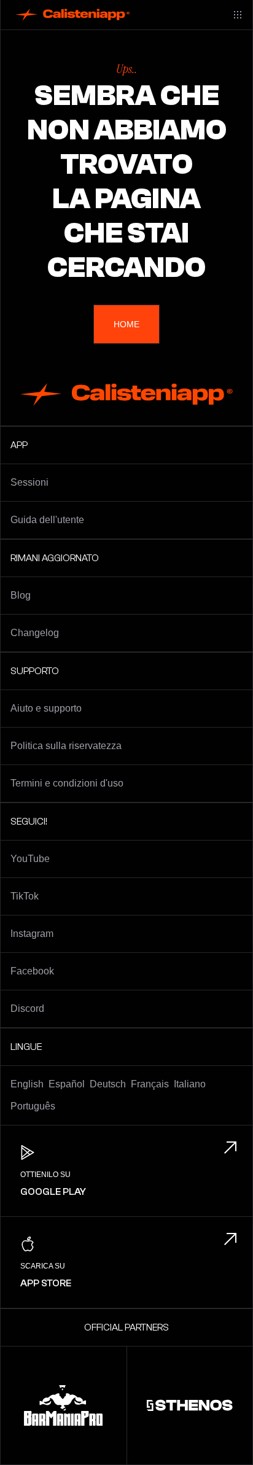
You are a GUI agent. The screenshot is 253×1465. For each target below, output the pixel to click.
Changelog (34, 633)
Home (126, 324)
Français (150, 1084)
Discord (27, 1008)
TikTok (24, 896)
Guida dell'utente (47, 520)
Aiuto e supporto (46, 708)
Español (67, 1084)
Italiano (190, 1084)
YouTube (30, 858)
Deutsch (108, 1084)
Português (32, 1106)
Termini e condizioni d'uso (66, 783)
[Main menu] (238, 15)
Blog (20, 595)
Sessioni (29, 482)
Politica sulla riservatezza (66, 745)
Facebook (32, 971)
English (27, 1084)
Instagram (31, 933)
